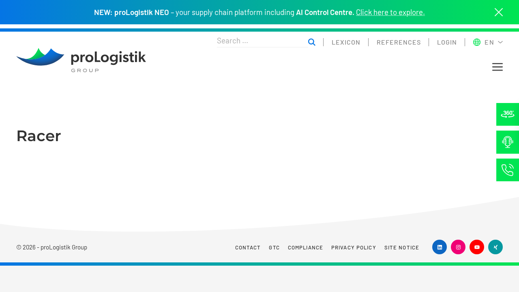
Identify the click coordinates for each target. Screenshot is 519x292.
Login (447, 42)
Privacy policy (353, 247)
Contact (248, 247)
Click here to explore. (390, 12)
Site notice (401, 247)
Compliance (305, 247)
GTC (274, 247)
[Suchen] (311, 42)
